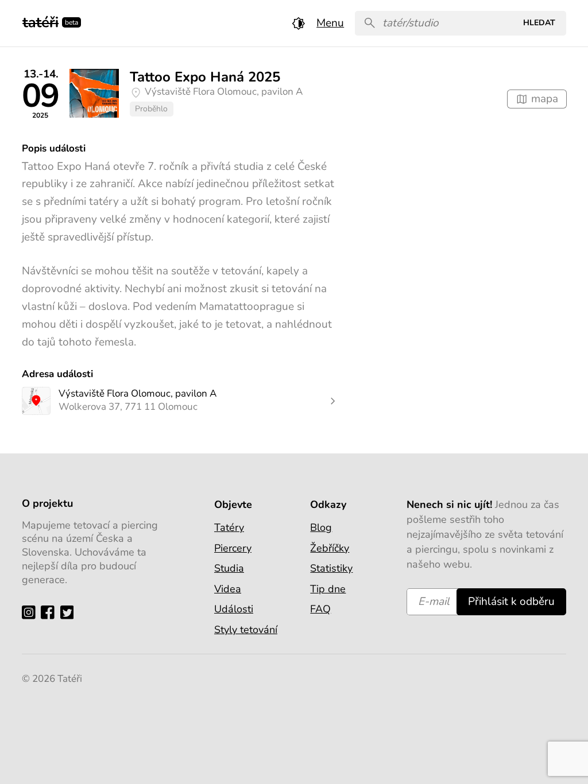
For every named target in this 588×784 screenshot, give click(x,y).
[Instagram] (31, 612)
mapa (543, 98)
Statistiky (331, 568)
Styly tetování (245, 629)
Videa (227, 589)
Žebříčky (329, 548)
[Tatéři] (40, 21)
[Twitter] (69, 612)
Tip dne (328, 589)
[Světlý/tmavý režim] (298, 23)
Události (233, 609)
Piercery (233, 548)
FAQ (320, 609)
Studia (229, 568)
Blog (321, 527)
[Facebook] (50, 612)
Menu (330, 22)
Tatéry (229, 527)
